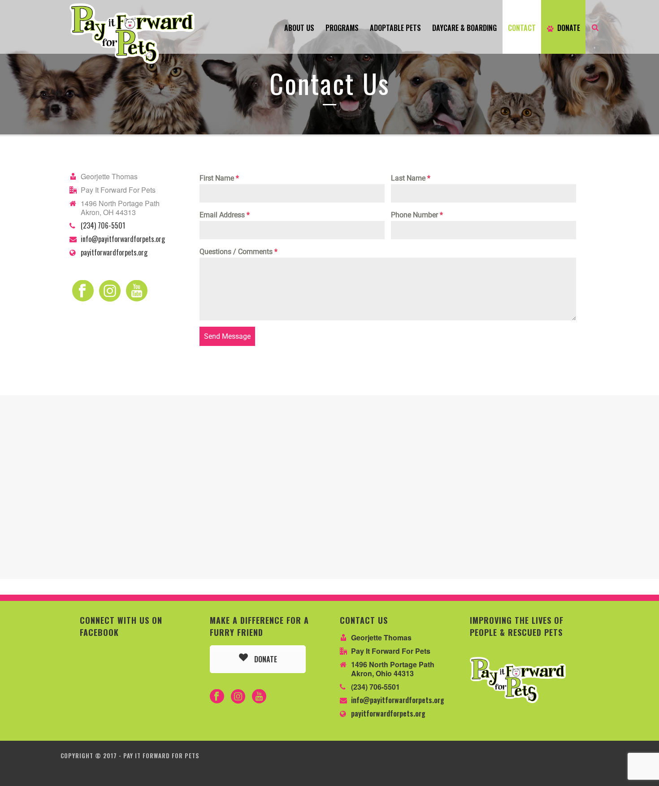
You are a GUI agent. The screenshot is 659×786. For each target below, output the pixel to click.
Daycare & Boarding (464, 27)
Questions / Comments (238, 251)
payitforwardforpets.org (114, 252)
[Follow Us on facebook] (217, 696)
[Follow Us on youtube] (259, 696)
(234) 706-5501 (103, 225)
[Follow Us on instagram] (238, 696)
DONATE (264, 659)
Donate (568, 27)
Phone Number (417, 215)
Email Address (224, 215)
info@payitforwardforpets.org (123, 239)
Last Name (410, 178)
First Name (219, 178)
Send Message (227, 336)
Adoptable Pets (395, 27)
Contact (522, 27)
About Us (299, 27)
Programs (342, 27)
